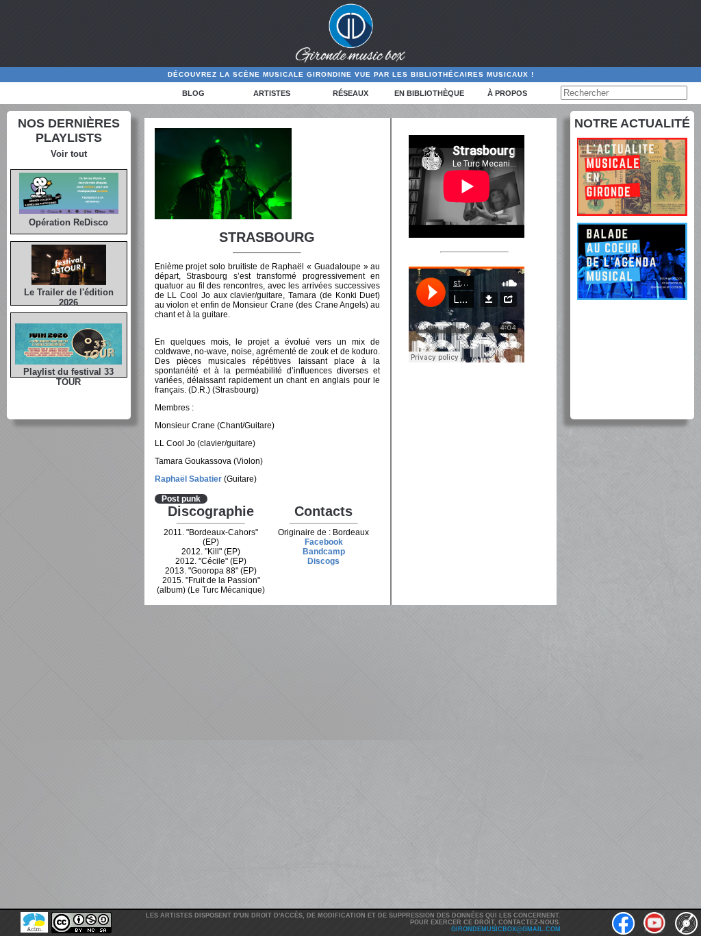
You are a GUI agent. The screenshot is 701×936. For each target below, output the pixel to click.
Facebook (324, 542)
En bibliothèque (429, 93)
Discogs (323, 561)
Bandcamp (324, 551)
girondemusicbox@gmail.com (506, 929)
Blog (193, 93)
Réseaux (350, 93)
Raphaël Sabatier (188, 479)
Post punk (181, 499)
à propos (507, 93)
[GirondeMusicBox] (350, 33)
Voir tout (69, 154)
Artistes (271, 93)
